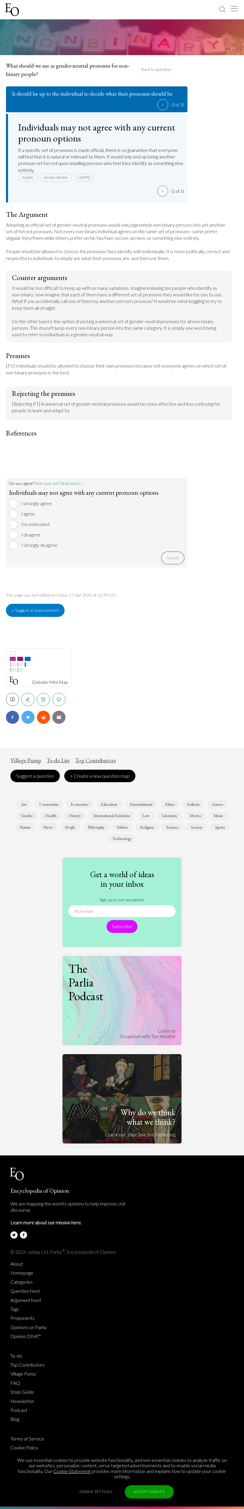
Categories (21, 1282)
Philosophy (96, 827)
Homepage (21, 1272)
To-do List (58, 760)
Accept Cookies (149, 1492)
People (70, 827)
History (75, 815)
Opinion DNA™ (25, 1336)
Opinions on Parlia (28, 1327)
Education (109, 804)
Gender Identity (56, 177)
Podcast (18, 1410)
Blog (14, 1419)
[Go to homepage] (12, 9)
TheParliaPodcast (85, 982)
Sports (220, 827)
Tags (14, 1309)
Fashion (193, 804)
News (48, 827)
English (27, 177)
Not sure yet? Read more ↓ (59, 483)
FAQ (15, 1383)
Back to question (156, 69)
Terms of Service (27, 1438)
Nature (25, 827)
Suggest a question (35, 776)
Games (217, 804)
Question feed (25, 1291)
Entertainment (141, 804)
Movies (195, 815)
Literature (169, 815)
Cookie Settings (96, 1492)
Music (218, 815)
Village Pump (25, 760)
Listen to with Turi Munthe (148, 1033)
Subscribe (122, 926)
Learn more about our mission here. (46, 1222)
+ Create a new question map (99, 776)
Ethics (170, 804)
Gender (27, 815)
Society (197, 827)
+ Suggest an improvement (35, 610)
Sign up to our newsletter (122, 899)
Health (51, 815)
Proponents (22, 1318)
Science (172, 827)
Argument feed (25, 1300)
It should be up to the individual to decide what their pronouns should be (92, 93)
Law (145, 815)
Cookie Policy (24, 1447)
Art (23, 804)
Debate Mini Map (50, 682)
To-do (16, 1356)
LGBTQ (84, 177)
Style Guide (22, 1392)
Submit (173, 557)
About (16, 1264)
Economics (79, 804)
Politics (122, 827)
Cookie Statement (72, 1471)
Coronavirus (48, 804)
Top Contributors (95, 760)
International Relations (111, 815)
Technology (122, 838)
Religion (147, 827)
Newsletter (22, 1401)
